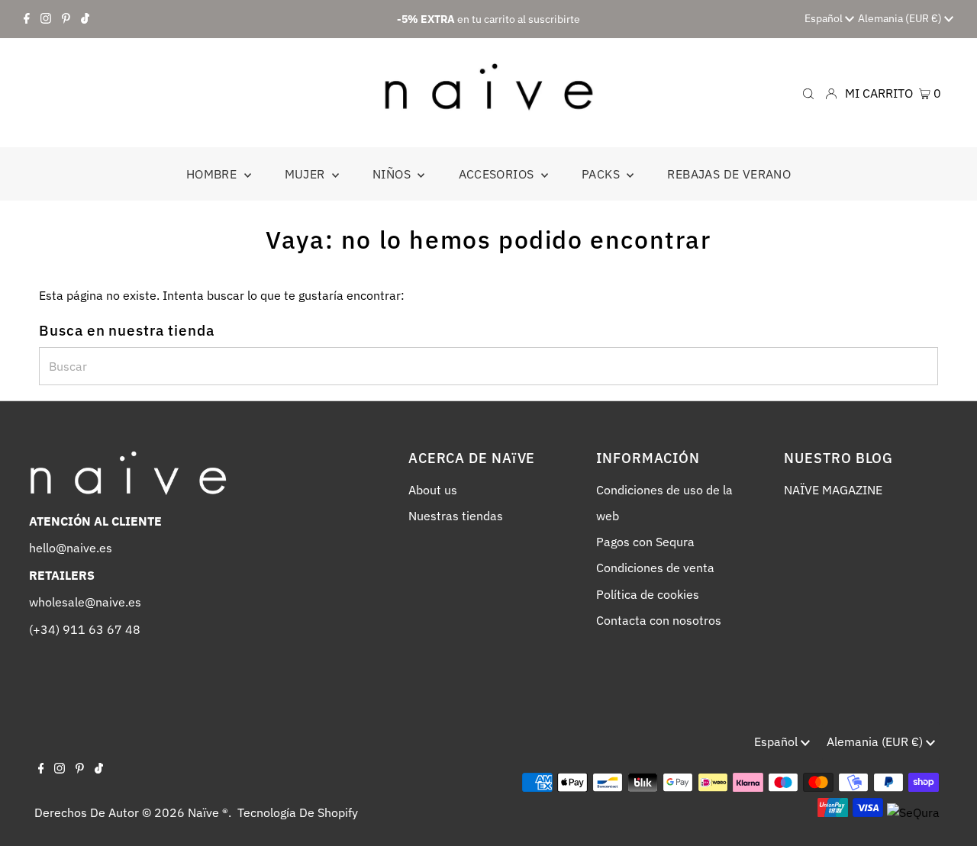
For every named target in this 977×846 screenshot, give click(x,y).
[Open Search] (808, 92)
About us (432, 489)
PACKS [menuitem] (602, 174)
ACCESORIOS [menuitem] (498, 174)
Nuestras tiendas (455, 515)
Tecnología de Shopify (297, 812)
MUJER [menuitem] (306, 174)
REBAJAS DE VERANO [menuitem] (729, 174)
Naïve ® (208, 812)
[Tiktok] (85, 19)
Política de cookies (647, 594)
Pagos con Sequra (645, 541)
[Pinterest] (66, 19)
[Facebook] (27, 19)
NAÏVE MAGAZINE (833, 489)
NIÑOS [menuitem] (393, 174)
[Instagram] (46, 19)
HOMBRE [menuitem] (213, 174)
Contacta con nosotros (658, 620)
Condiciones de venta (655, 567)
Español (824, 18)
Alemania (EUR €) (901, 18)
